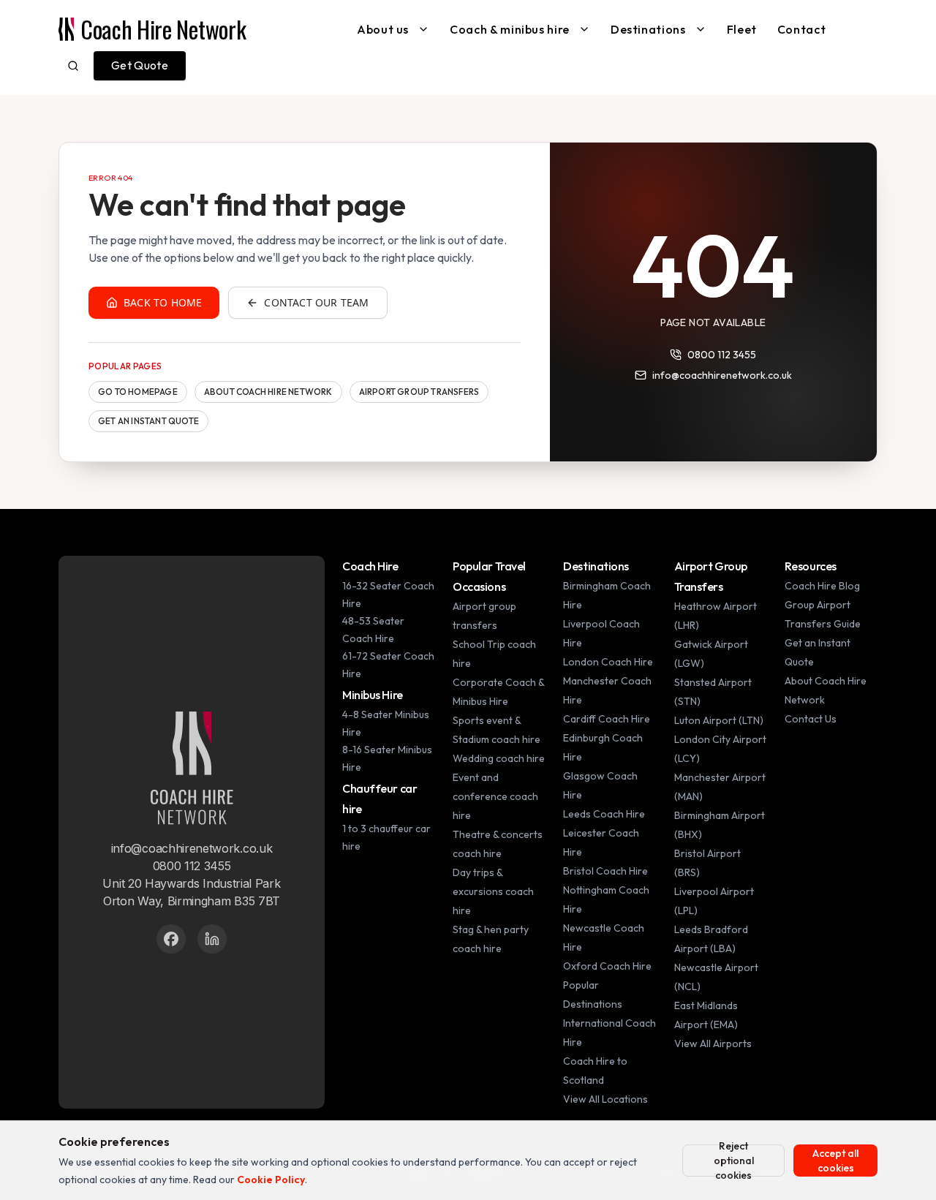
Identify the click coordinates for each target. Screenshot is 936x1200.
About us (383, 29)
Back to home (163, 302)
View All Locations (605, 1099)
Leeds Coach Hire (604, 813)
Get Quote (139, 65)
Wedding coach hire (499, 758)
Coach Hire (370, 566)
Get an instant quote (148, 420)
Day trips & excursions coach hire (493, 891)
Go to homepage (138, 391)
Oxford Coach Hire (607, 966)
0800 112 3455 (721, 354)
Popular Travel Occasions (489, 576)
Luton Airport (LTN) (718, 720)
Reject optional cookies (734, 1160)
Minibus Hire (372, 694)
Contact (801, 29)
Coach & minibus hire (510, 29)
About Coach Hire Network (268, 391)
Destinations (648, 29)
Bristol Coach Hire (605, 871)
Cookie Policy (271, 1179)
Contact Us (811, 718)
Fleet (742, 29)
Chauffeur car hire (379, 798)
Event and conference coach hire (495, 796)
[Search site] (73, 65)
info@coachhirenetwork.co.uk (722, 375)
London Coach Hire (608, 661)
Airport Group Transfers (710, 576)
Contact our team (316, 302)
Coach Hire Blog (822, 585)
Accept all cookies (835, 1160)
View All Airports (713, 1043)
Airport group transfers (419, 391)
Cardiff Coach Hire (606, 718)
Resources (811, 566)
